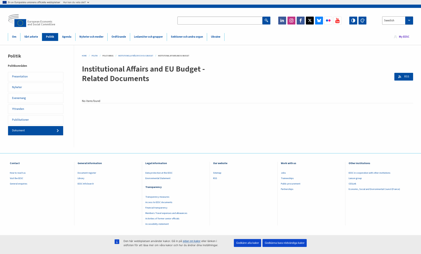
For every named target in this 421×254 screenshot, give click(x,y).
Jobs (283, 173)
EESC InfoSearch (86, 183)
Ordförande (118, 37)
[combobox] (397, 20)
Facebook (301, 20)
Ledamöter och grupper (148, 37)
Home (84, 56)
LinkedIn (282, 20)
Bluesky (319, 20)
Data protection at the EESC (159, 173)
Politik (50, 37)
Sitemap (217, 173)
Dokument (18, 131)
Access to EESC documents (158, 202)
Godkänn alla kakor (247, 243)
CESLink (352, 183)
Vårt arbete (31, 37)
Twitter (310, 20)
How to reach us (18, 173)
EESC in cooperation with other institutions (369, 173)
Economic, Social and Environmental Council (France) (374, 189)
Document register (87, 173)
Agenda (66, 37)
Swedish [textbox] (389, 21)
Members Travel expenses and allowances (166, 213)
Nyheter (17, 87)
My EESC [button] (404, 37)
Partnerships (287, 189)
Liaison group (355, 178)
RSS (406, 77)
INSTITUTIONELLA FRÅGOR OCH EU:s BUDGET (135, 56)
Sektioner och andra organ (187, 37)
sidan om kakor (191, 241)
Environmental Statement (157, 178)
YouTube (337, 20)
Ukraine (215, 37)
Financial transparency (156, 207)
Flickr (328, 20)
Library (81, 178)
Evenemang (19, 98)
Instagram (291, 20)
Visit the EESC (16, 178)
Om (14, 37)
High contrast (353, 20)
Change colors (362, 20)
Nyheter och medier (91, 37)
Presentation (20, 77)
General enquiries (18, 183)
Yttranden (18, 109)
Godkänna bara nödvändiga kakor (284, 243)
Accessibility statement (157, 224)
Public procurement (290, 183)
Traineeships (287, 178)
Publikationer (20, 120)
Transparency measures (157, 197)
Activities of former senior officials (162, 218)
